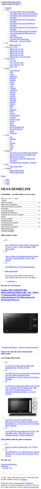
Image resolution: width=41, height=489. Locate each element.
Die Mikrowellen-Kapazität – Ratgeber (23, 162)
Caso (11, 86)
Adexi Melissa (15, 70)
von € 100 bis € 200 (16, 63)
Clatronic (13, 88)
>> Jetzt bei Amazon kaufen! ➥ (27, 347)
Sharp (12, 123)
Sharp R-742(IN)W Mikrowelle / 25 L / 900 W (21, 447)
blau (11, 137)
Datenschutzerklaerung (9, 464)
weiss (11, 147)
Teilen (7, 180)
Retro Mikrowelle (16, 37)
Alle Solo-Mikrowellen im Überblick (22, 12)
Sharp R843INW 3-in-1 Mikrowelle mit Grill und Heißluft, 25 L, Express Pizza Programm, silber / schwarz (22, 454)
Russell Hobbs (15, 115)
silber (11, 145)
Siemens (12, 125)
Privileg (12, 113)
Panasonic (13, 110)
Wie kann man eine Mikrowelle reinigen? (24, 153)
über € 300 (13, 66)
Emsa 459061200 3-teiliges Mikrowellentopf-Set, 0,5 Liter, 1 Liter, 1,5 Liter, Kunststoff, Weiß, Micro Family (22, 247)
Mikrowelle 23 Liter (17, 53)
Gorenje (12, 96)
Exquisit (12, 94)
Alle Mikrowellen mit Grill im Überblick (24, 14)
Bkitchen (13, 78)
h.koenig (13, 98)
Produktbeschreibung (9, 347)
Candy (12, 84)
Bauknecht (13, 76)
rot (10, 141)
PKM (11, 112)
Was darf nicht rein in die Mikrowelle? (23, 155)
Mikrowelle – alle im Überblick (20, 41)
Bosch (12, 82)
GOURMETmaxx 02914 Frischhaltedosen (20, 267)
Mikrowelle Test (15, 45)
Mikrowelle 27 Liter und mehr (20, 57)
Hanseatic (13, 100)
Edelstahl (13, 139)
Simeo (12, 131)
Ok (24, 487)
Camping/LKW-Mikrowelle (19, 39)
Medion (12, 104)
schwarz (12, 143)
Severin (12, 121)
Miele (12, 106)
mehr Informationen (32, 487)
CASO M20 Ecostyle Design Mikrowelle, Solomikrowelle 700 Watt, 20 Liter (19, 367)
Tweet (7, 182)
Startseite (8, 8)
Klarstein (13, 102)
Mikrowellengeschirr (17, 172)
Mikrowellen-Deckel (17, 170)
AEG (11, 72)
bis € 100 (13, 61)
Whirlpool (13, 133)
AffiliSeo (24, 479)
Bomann (13, 80)
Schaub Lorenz (15, 119)
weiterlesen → (12, 281)
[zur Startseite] (11, 2)
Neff (11, 108)
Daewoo (13, 92)
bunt (11, 149)
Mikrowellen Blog (16, 166)
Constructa (13, 90)
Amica (12, 74)
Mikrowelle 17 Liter (17, 49)
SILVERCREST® (16, 129)
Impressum (4, 466)
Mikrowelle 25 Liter (17, 55)
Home (3, 176)
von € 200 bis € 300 (16, 65)
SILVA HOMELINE (17, 127)
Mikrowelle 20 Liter (17, 51)
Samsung (13, 117)
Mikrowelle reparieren (17, 157)
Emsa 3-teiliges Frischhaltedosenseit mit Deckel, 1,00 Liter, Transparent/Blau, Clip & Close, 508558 (21, 258)
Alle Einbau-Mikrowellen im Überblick (23, 31)
